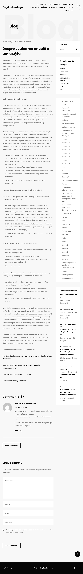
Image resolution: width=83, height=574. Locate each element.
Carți (61, 7)
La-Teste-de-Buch (65, 88)
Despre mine (42, 4)
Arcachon (63, 75)
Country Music (67, 177)
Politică (64, 228)
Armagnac (64, 65)
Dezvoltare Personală (23, 42)
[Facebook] (79, 568)
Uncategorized (67, 275)
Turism (64, 271)
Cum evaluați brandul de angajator (17, 374)
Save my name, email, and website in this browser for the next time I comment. (29, 531)
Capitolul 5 (66, 153)
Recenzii (65, 245)
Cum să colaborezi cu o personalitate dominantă (68, 300)
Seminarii (53, 7)
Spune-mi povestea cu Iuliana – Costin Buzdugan (69, 265)
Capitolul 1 (65, 139)
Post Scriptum (67, 231)
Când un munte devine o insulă (68, 359)
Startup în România (38, 7)
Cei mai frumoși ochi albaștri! (67, 339)
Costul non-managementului (14, 380)
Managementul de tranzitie (61, 4)
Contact (69, 10)
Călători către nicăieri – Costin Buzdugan (68, 133)
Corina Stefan (65, 309)
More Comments (11, 445)
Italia (63, 221)
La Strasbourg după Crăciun (67, 399)
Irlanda (64, 217)
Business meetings (69, 127)
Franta (64, 184)
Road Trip (65, 256)
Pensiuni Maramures (25, 403)
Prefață (64, 238)
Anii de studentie (68, 124)
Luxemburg (66, 224)
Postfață (65, 235)
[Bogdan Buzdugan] (13, 7)
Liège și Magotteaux (64, 69)
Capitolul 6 (66, 157)
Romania (65, 259)
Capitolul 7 (66, 160)
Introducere (66, 214)
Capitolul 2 (66, 143)
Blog (69, 7)
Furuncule (63, 381)
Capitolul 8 (66, 164)
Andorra (65, 120)
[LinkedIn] (75, 568)
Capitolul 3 (66, 146)
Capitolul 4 (66, 150)
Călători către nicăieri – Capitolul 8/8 (65, 80)
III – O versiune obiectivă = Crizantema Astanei (69, 207)
